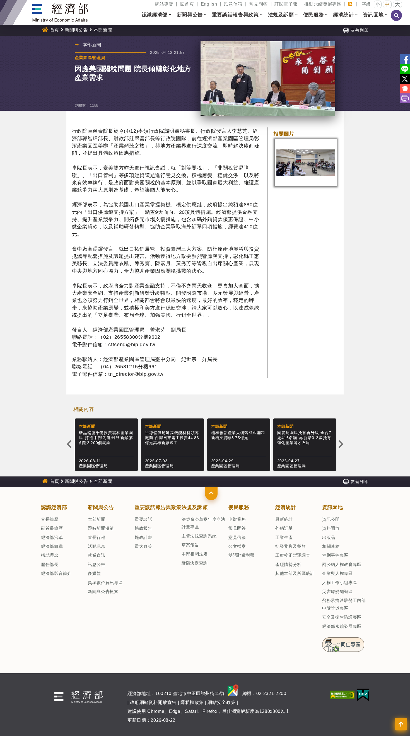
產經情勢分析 (288, 564)
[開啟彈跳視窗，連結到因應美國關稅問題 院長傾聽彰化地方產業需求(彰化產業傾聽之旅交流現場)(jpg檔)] (305, 163)
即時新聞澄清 (101, 528)
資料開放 (331, 528)
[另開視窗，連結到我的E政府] (363, 694)
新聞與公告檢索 (103, 591)
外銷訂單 (284, 528)
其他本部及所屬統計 (295, 573)
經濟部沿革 (52, 537)
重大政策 (143, 546)
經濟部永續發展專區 (341, 626)
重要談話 (143, 519)
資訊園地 (332, 507)
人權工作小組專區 (339, 582)
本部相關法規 (195, 553)
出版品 (328, 537)
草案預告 (190, 545)
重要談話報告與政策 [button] (235, 15)
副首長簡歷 (52, 528)
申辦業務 (237, 519)
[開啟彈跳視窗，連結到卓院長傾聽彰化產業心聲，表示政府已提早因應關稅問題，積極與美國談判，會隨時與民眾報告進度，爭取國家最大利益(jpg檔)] (268, 78)
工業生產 (284, 537)
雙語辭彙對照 (241, 555)
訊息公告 (96, 564)
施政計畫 (143, 537)
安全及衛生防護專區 (341, 617)
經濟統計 (285, 507)
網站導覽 (164, 4)
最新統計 (284, 519)
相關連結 (331, 546)
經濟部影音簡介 (56, 573)
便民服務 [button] (313, 15)
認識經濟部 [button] (155, 15)
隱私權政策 (192, 702)
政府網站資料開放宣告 (153, 702)
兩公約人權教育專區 (341, 564)
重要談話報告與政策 (158, 507)
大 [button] (397, 4)
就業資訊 (96, 555)
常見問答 (258, 4)
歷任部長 (50, 564)
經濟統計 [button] (343, 15)
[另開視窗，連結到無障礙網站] (342, 694)
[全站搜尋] (396, 19)
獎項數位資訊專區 (105, 582)
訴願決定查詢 (195, 563)
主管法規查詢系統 (199, 536)
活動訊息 (96, 546)
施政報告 (143, 528)
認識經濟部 (54, 507)
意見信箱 (237, 537)
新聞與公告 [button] (190, 15)
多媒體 (94, 573)
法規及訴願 (195, 507)
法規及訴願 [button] (281, 15)
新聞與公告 (76, 30)
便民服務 (238, 507)
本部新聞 (96, 519)
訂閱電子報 (286, 4)
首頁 (54, 30)
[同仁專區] (343, 643)
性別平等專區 (335, 555)
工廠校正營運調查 (292, 555)
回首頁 (187, 4)
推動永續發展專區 (322, 4)
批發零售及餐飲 (290, 546)
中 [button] (387, 4)
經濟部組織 (52, 546)
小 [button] (377, 4)
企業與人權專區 (337, 573)
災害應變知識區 (337, 591)
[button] (211, 493)
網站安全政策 (221, 702)
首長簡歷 (50, 519)
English (209, 4)
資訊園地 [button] (373, 15)
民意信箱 (233, 4)
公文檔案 (237, 546)
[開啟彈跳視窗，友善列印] (355, 30)
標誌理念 (50, 555)
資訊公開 (331, 519)
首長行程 (96, 537)
